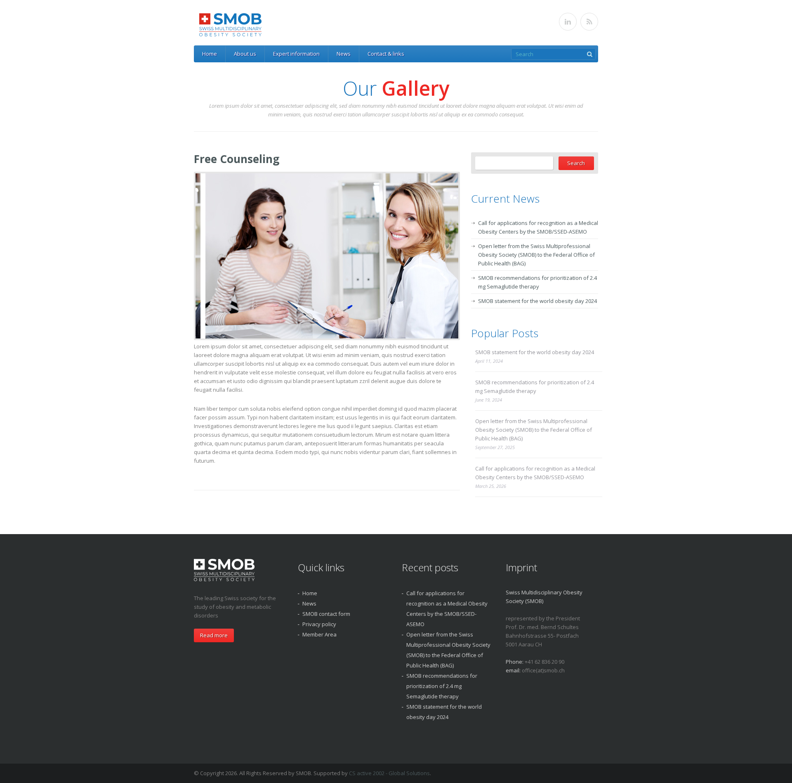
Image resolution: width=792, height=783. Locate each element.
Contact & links (386, 53)
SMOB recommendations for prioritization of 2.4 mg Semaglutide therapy (534, 386)
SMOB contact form (326, 613)
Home (209, 53)
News (344, 53)
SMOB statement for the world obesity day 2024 (537, 301)
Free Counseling (236, 158)
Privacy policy (319, 624)
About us (245, 53)
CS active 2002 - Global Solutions (389, 773)
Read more (214, 635)
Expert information (296, 53)
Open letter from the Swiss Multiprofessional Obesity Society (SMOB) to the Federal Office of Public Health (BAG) (536, 254)
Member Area (319, 634)
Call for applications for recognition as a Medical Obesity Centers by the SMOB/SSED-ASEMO (535, 473)
